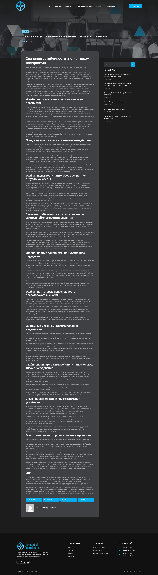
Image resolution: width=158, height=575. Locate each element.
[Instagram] (21, 562)
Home (48, 6)
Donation (99, 6)
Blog (26, 31)
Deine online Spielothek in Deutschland (115, 102)
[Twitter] (24, 562)
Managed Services (85, 6)
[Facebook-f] (17, 562)
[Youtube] (28, 562)
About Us (57, 6)
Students (68, 6)
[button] (34, 499)
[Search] (133, 64)
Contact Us (111, 6)
